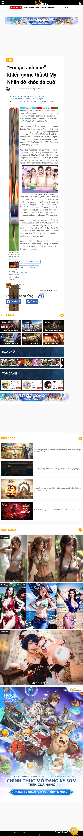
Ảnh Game (8, 530)
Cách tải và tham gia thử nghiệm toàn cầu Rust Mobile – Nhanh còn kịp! (10, 330)
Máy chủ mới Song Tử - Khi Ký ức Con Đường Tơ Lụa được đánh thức (33, 343)
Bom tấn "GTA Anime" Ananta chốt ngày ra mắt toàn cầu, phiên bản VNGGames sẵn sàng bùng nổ (33, 330)
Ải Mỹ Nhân (16, 262)
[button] (62, 365)
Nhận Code (57, 451)
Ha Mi (14, 89)
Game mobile (6, 322)
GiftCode (8, 438)
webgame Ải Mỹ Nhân (20, 273)
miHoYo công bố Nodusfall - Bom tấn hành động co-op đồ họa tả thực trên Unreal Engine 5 (36, 7)
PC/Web (26, 322)
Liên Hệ (15, 832)
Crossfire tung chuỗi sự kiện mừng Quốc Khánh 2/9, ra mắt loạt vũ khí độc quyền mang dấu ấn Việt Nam (55, 343)
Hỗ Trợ (22, 832)
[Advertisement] (41, 42)
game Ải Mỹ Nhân (18, 267)
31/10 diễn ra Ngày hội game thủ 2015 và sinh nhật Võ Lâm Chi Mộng (33, 101)
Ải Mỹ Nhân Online (32, 262)
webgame (33, 267)
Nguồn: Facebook (39, 89)
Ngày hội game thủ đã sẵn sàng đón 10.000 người (27, 99)
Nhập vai (21, 284)
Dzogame (19, 286)
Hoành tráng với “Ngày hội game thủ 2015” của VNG (28, 96)
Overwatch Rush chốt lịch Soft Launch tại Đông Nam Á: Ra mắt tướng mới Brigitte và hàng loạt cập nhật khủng (11, 343)
